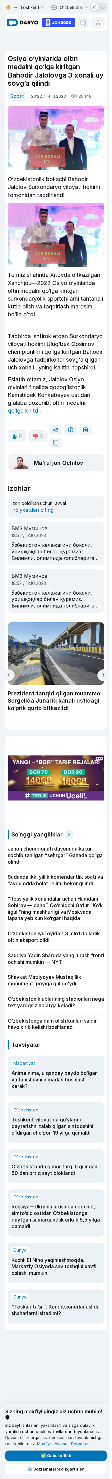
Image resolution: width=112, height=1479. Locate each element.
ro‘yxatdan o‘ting (33, 510)
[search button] (83, 22)
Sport (17, 96)
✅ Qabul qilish (56, 1455)
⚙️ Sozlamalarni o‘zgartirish (56, 1468)
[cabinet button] (98, 22)
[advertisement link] (58, 22)
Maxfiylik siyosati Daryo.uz (62, 1443)
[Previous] (9, 675)
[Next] (103, 675)
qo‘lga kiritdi (24, 410)
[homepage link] (22, 22)
